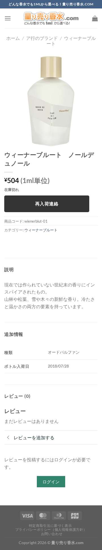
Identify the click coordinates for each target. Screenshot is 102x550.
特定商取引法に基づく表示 (50, 525)
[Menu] (7, 18)
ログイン (51, 481)
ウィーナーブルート (41, 230)
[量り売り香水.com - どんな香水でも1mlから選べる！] (51, 18)
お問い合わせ (52, 534)
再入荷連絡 (46, 203)
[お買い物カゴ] (95, 18)
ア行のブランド (42, 38)
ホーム (13, 38)
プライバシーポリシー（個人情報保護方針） (51, 529)
